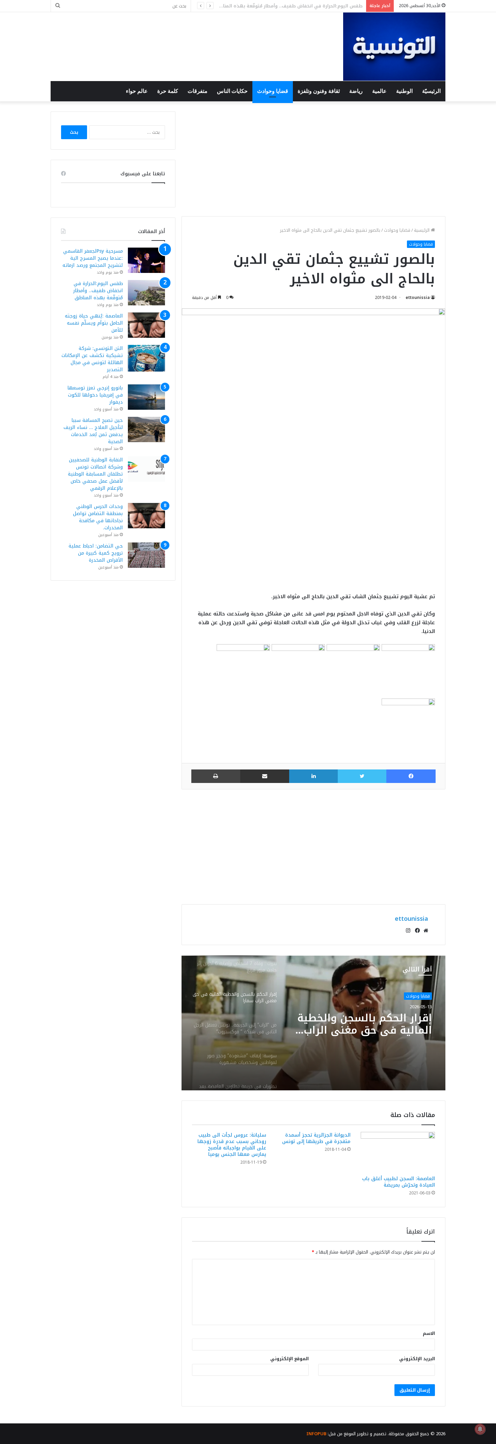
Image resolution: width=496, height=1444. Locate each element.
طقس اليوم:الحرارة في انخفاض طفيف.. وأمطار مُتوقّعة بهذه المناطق (98, 290)
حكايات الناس (232, 91)
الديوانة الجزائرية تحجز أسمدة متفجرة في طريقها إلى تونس (316, 1138)
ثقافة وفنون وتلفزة (319, 91)
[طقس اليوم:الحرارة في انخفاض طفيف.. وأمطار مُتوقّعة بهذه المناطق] (146, 292)
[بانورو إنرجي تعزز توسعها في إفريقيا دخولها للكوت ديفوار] (146, 397)
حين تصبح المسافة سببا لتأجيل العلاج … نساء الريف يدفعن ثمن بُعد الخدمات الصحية (93, 431)
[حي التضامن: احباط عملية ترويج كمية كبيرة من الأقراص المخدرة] (146, 555)
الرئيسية (422, 230)
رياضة (356, 91)
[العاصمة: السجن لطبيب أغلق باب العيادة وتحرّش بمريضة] (398, 1152)
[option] (313, 1022)
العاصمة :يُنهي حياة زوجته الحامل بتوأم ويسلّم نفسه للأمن (301, 6)
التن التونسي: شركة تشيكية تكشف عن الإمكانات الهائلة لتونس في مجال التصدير (92, 359)
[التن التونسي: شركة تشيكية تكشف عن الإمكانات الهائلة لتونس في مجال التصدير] (146, 358)
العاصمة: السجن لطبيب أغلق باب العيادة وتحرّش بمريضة (398, 1182)
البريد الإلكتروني (417, 1358)
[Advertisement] (313, 158)
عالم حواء (137, 91)
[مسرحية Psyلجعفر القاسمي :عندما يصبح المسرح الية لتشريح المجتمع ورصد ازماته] (146, 260)
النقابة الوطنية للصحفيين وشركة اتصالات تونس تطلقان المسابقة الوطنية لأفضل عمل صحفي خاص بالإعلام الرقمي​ (95, 474)
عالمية (379, 91)
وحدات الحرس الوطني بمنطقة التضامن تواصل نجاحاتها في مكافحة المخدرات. (98, 517)
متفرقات (198, 91)
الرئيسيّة (431, 91)
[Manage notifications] (480, 1429)
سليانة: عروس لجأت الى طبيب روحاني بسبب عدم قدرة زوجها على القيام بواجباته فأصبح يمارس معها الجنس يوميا (231, 1145)
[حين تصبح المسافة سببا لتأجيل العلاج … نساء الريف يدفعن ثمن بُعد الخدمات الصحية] (146, 429)
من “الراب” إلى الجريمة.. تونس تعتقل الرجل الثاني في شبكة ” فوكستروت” (361, 1033)
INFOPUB (316, 1433)
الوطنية (404, 91)
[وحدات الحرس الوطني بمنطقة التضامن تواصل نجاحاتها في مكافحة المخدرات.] (146, 515)
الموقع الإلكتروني (289, 1358)
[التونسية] (394, 46)
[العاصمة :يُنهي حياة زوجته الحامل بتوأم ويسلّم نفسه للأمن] (146, 325)
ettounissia (418, 297)
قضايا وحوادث (272, 91)
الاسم (429, 1333)
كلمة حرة (167, 91)
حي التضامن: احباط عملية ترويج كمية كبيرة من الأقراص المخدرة (95, 553)
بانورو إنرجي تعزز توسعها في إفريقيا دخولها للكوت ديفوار (95, 395)
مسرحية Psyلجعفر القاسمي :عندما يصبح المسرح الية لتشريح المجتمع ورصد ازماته (92, 258)
